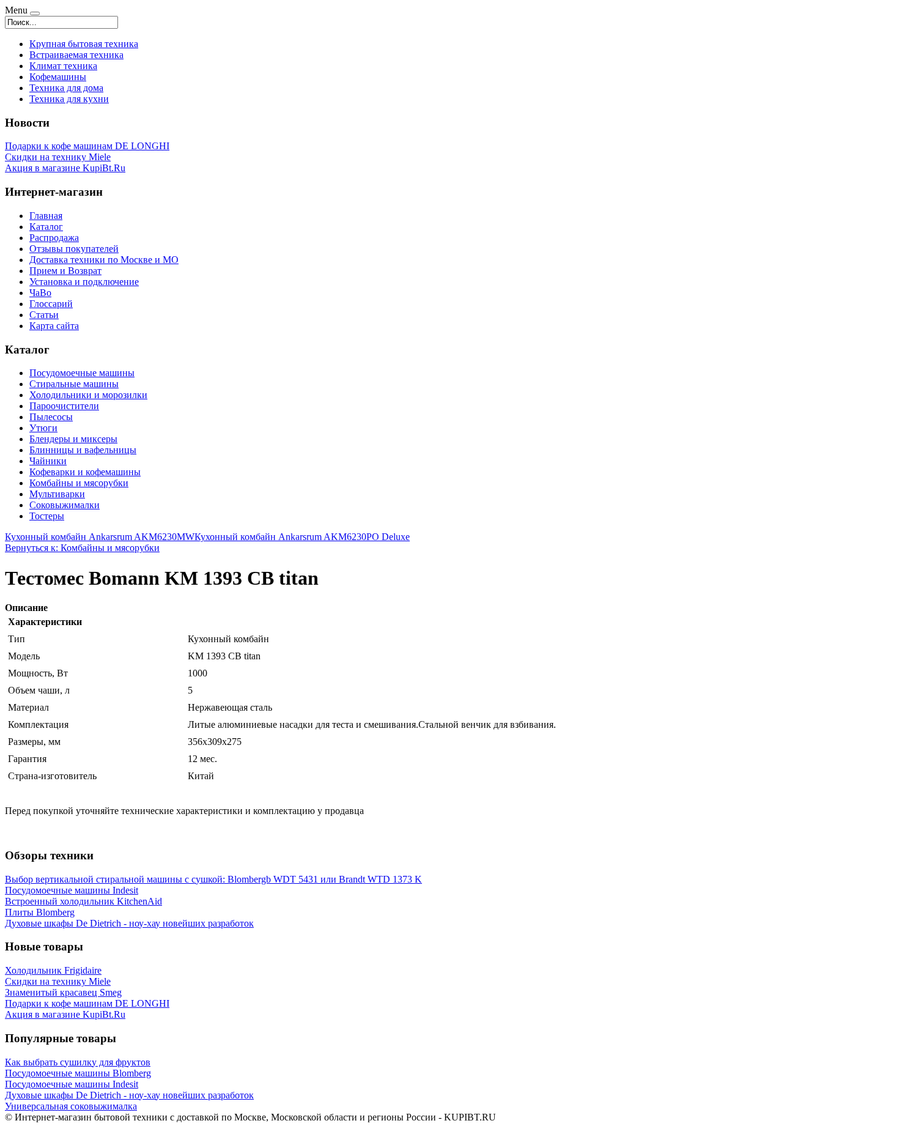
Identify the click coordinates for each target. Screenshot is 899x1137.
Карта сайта (54, 325)
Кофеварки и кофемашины (85, 472)
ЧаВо (40, 292)
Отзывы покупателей (74, 248)
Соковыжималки (64, 505)
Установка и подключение (84, 281)
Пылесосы (51, 417)
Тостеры (46, 516)
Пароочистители (64, 406)
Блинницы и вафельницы (82, 450)
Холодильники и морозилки (88, 395)
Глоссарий (51, 303)
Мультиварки (57, 494)
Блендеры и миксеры (73, 439)
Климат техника (63, 66)
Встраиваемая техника (76, 55)
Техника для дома (66, 88)
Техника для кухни (69, 99)
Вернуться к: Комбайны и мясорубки (82, 548)
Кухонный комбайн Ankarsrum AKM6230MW (99, 536)
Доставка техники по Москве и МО (104, 259)
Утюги (43, 428)
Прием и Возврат (65, 270)
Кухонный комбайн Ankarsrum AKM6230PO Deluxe (302, 536)
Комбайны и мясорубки (78, 483)
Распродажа (54, 237)
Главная (45, 215)
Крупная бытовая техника (83, 44)
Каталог (46, 226)
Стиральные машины (74, 384)
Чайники (48, 461)
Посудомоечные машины (82, 373)
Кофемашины (57, 77)
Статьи (44, 314)
